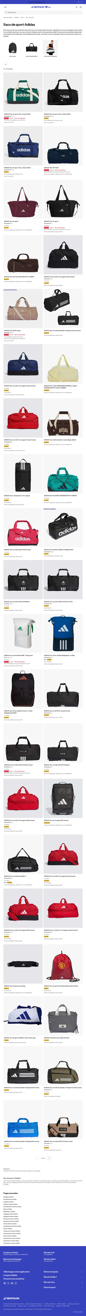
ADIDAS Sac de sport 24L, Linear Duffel (17, 114)
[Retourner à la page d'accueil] (40, 7)
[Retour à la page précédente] (37, 1158)
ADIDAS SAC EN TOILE (51, 168)
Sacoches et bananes (50, 56)
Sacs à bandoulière (31, 56)
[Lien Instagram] (15, 1283)
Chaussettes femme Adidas (11, 1238)
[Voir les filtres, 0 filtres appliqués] (5, 64)
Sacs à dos (12, 56)
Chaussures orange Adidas (11, 1243)
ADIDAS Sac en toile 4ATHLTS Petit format (58, 602)
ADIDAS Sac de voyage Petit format (56, 820)
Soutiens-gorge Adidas (10, 1204)
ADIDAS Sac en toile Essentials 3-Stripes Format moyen (63, 1087)
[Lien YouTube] (12, 1283)
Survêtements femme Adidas (12, 1226)
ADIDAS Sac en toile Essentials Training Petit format (21, 1087)
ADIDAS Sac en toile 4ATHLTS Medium (17, 602)
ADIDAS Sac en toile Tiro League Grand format (20, 386)
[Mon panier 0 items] (81, 7)
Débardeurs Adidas (9, 1211)
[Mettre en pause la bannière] (78, 2)
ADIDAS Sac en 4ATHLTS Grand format (57, 711)
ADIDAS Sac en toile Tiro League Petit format (59, 277)
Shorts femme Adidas (10, 1236)
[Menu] (5, 7)
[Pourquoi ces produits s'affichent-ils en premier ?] (4, 69)
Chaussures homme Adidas (11, 1231)
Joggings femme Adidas (10, 1216)
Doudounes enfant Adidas (11, 1240)
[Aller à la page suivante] (49, 1158)
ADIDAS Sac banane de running (14, 986)
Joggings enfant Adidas (10, 1214)
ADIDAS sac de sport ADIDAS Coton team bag (19, 1038)
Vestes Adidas (7, 1228)
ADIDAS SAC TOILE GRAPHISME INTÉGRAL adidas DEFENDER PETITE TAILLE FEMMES (60, 387)
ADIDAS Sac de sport (11, 221)
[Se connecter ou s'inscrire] (77, 7)
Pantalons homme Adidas (11, 1221)
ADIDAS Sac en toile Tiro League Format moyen (20, 440)
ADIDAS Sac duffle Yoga (12, 330)
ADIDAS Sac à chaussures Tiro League (17, 495)
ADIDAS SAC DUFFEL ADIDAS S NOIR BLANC (58, 549)
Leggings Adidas (8, 1201)
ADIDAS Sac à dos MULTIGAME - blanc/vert (18, 655)
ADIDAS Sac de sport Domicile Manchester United (61, 986)
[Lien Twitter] (8, 1283)
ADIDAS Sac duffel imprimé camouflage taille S (60, 440)
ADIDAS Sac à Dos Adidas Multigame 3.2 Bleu (59, 655)
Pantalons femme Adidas (11, 1219)
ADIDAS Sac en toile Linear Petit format (17, 549)
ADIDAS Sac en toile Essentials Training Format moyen (62, 330)
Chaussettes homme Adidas (12, 1233)
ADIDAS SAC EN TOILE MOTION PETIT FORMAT (19, 277)
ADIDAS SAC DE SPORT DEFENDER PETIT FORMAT (60, 495)
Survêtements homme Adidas (12, 1206)
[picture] (23, 92)
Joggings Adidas (8, 1197)
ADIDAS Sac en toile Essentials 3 (15, 876)
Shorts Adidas (7, 1209)
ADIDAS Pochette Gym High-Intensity (56, 1038)
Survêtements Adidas (10, 1199)
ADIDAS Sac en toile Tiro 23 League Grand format (61, 930)
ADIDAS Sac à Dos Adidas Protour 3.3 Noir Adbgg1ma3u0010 (18, 712)
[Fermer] (81, 2)
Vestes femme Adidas (10, 1223)
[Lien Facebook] (4, 1283)
